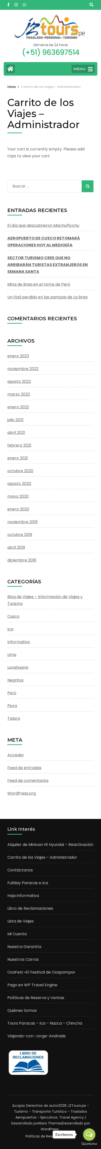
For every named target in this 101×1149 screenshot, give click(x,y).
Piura (12, 705)
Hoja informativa (23, 895)
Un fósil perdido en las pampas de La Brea (47, 297)
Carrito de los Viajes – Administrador (42, 857)
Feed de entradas (24, 768)
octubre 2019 (19, 534)
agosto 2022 (19, 381)
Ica (10, 629)
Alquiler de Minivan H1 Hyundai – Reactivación (50, 844)
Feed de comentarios (28, 780)
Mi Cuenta (17, 934)
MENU (79, 69)
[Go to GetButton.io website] (89, 1144)
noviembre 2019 (22, 522)
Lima (11, 654)
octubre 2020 (20, 471)
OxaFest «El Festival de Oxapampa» (41, 972)
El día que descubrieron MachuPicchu (43, 225)
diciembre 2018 (21, 560)
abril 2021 (16, 432)
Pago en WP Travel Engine (32, 985)
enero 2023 (18, 356)
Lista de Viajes (20, 921)
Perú (11, 693)
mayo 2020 (18, 496)
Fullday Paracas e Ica (27, 883)
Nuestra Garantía (24, 946)
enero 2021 (17, 458)
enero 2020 (18, 509)
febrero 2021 (19, 445)
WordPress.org (21, 793)
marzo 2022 (18, 394)
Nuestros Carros (23, 959)
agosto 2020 (19, 483)
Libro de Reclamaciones (30, 908)
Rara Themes (50, 1123)
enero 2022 (18, 407)
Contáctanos (20, 870)
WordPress (50, 1129)
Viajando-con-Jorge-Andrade (36, 1036)
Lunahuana (17, 667)
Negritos (15, 680)
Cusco (13, 616)
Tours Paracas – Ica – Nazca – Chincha (44, 1023)
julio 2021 (15, 420)
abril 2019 (16, 547)
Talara (13, 718)
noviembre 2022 (22, 369)
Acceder (15, 755)
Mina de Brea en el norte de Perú (38, 284)
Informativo (18, 642)
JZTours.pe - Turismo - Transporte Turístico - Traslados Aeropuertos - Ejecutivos (51, 1111)
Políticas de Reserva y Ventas (35, 998)
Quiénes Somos (22, 1010)
